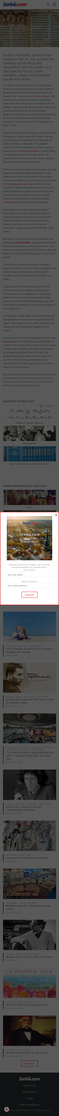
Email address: (29, 581)
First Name (30, 570)
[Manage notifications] (6, 1109)
